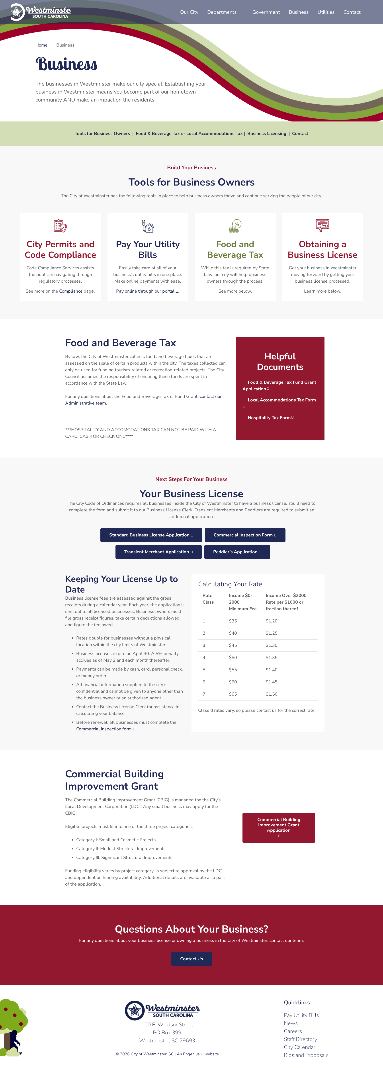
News (291, 1023)
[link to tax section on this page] (235, 257)
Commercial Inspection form (104, 729)
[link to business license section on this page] (323, 257)
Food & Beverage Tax (158, 134)
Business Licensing (266, 134)
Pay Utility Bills (301, 1015)
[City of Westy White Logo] (41, 12)
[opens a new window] (148, 257)
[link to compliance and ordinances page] (60, 257)
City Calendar (299, 1047)
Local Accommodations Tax (214, 134)
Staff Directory (300, 1039)
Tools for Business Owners (102, 134)
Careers (293, 1031)
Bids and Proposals (306, 1055)
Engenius (191, 1054)
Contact (300, 134)
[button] (369, 12)
